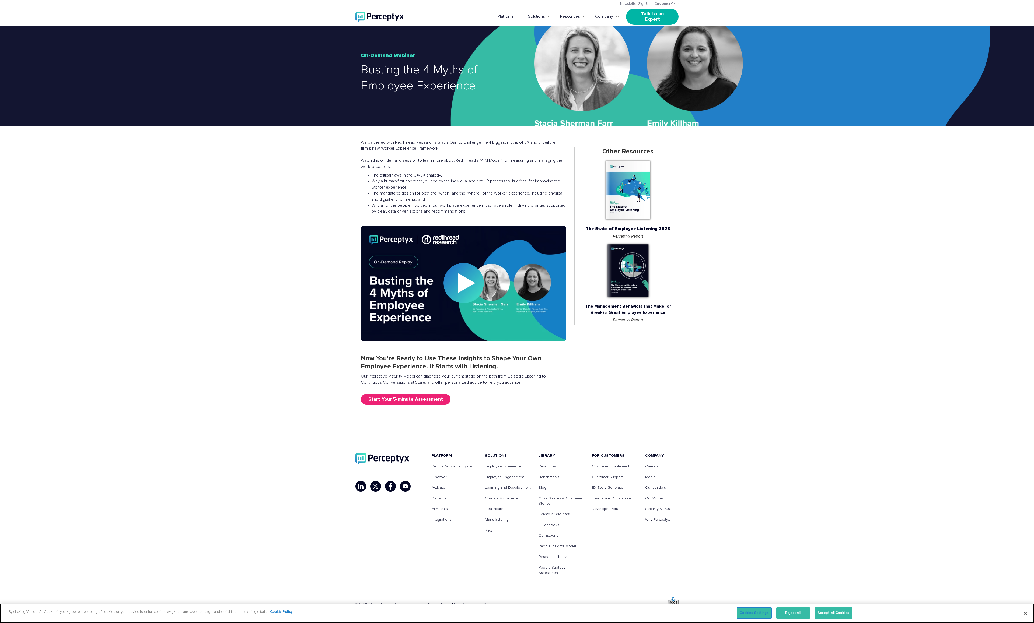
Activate (438, 488)
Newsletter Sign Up (635, 4)
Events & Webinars (554, 514)
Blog (542, 488)
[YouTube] (405, 486)
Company (604, 16)
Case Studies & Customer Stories (560, 501)
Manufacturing (497, 520)
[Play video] (463, 283)
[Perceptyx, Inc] (382, 458)
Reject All (793, 613)
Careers (651, 466)
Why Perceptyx (657, 520)
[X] (375, 486)
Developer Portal (606, 509)
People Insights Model (557, 546)
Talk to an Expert (653, 17)
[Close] (1025, 613)
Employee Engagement (504, 477)
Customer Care (667, 4)
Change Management (503, 498)
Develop (439, 498)
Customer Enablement (610, 466)
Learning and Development (508, 488)
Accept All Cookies (833, 613)
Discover (439, 477)
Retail (489, 530)
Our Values (654, 498)
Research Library (553, 557)
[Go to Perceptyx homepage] (379, 17)
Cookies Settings (754, 613)
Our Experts (548, 535)
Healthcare (494, 509)
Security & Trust (658, 509)
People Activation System (453, 466)
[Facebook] (390, 486)
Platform (505, 16)
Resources (570, 16)
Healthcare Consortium (611, 498)
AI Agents (440, 509)
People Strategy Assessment (552, 570)
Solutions (536, 16)
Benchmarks (549, 477)
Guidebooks (549, 525)
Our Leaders (655, 488)
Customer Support (607, 477)
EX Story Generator (608, 488)
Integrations (442, 520)
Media (650, 477)
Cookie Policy (281, 612)
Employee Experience (503, 466)
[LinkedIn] (360, 486)
